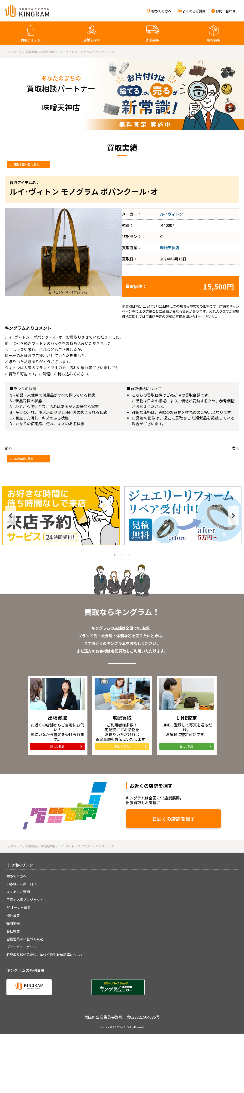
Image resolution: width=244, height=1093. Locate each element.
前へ (8, 448)
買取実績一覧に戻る (26, 164)
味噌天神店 (169, 247)
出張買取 (152, 39)
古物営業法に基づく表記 (24, 939)
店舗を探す (91, 39)
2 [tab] (122, 555)
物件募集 (13, 915)
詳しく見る (57, 746)
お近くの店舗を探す (173, 818)
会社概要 (13, 931)
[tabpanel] (61, 515)
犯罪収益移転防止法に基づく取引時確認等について (44, 954)
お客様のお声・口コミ (23, 883)
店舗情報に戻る (23, 458)
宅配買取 (213, 39)
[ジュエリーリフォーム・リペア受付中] (183, 515)
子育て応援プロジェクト (24, 899)
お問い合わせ (226, 11)
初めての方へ (161, 11)
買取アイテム (31, 40)
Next (233, 515)
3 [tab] (129, 555)
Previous (10, 515)
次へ (235, 448)
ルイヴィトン (171, 214)
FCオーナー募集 (18, 907)
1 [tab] (114, 555)
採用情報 (13, 923)
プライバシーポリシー (23, 946)
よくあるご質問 (194, 11)
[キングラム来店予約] (61, 515)
